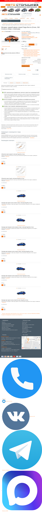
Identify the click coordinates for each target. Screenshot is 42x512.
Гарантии (3, 322)
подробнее (7, 156)
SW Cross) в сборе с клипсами (25, 313)
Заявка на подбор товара (26, 331)
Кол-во (23, 44)
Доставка (11, 18)
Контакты (16, 18)
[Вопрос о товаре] (36, 70)
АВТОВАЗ (38, 313)
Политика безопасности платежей (8, 324)
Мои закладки (24, 332)
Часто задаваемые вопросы (27, 327)
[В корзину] (2, 163)
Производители (25, 328)
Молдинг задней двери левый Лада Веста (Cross (11, 313)
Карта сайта (24, 323)
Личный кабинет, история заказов (28, 324)
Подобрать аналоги (25, 66)
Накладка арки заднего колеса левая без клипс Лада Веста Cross (14, 300)
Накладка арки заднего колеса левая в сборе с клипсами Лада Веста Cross (16, 202)
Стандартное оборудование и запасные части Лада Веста (11, 314)
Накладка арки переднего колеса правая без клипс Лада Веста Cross (15, 275)
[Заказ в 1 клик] (36, 44)
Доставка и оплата (5, 327)
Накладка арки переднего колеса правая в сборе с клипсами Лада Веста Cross (17, 227)
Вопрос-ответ (25, 82)
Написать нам (24, 322)
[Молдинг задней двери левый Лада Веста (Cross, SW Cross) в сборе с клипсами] (2, 49)
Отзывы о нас (22, 18)
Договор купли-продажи (6, 328)
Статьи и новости (25, 329)
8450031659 (33, 313)
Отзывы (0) (18, 82)
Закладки (32, 18)
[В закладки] (37, 70)
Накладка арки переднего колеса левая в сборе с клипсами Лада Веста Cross (17, 251)
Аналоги (11, 82)
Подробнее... (32, 137)
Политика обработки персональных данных (10, 329)
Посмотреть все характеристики (27, 64)
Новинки (5, 18)
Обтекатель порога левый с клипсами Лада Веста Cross (12, 178)
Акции (28, 18)
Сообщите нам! (8, 128)
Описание (5, 82)
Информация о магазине (6, 323)
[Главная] (1, 23)
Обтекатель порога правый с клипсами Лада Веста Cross (13, 154)
